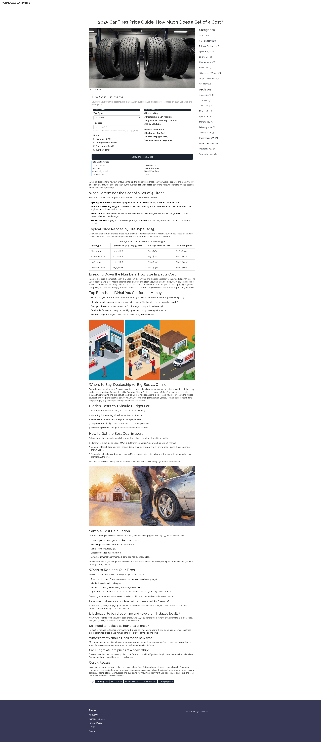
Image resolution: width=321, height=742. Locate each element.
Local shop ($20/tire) (157, 137)
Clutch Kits (206, 35)
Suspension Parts (209, 78)
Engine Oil (206, 57)
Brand (96, 135)
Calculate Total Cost (142, 157)
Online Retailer (154, 124)
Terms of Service (97, 719)
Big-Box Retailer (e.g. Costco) (161, 120)
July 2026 (205, 100)
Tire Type (98, 113)
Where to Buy (151, 113)
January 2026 (207, 133)
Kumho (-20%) (103, 150)
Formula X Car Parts (16, 2)
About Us (93, 715)
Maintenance (207, 62)
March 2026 (206, 122)
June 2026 (206, 106)
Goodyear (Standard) (106, 142)
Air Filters (205, 84)
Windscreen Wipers (210, 73)
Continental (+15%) (105, 146)
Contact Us (94, 731)
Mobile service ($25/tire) (159, 140)
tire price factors (149, 682)
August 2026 (206, 95)
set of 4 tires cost (132, 682)
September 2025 (208, 154)
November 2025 (208, 143)
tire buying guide (166, 682)
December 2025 (208, 138)
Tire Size (97, 123)
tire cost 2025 (116, 682)
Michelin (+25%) (103, 139)
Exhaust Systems (209, 46)
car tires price (101, 682)
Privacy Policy (95, 723)
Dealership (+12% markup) (159, 117)
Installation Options (154, 129)
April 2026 (205, 116)
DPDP (92, 727)
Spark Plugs (206, 51)
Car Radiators (207, 41)
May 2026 (205, 111)
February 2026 (207, 127)
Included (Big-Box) (155, 133)
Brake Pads (206, 68)
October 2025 (207, 149)
